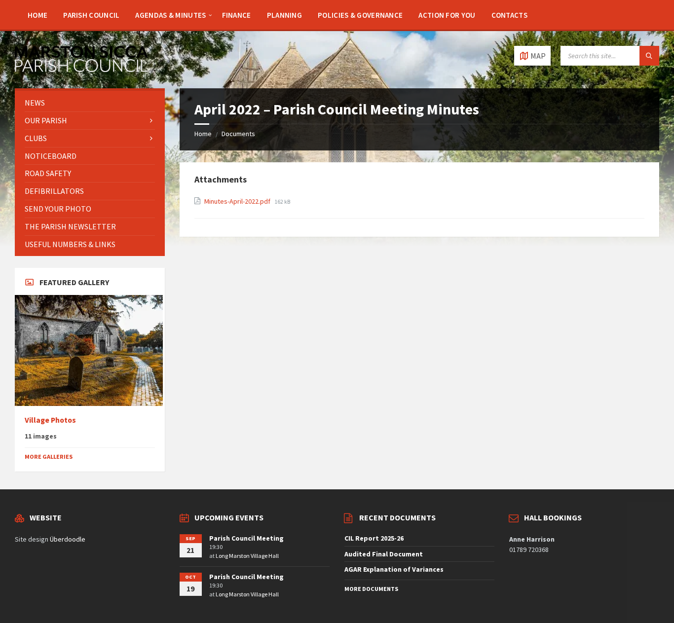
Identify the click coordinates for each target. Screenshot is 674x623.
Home (203, 133)
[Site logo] (81, 69)
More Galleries (49, 456)
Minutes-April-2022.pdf (238, 201)
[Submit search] (649, 56)
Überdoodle (67, 539)
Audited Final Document (383, 554)
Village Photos (50, 420)
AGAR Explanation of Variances (394, 569)
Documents (238, 133)
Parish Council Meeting (246, 538)
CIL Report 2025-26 (374, 538)
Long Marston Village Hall (247, 555)
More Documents (371, 588)
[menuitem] (37, 15)
